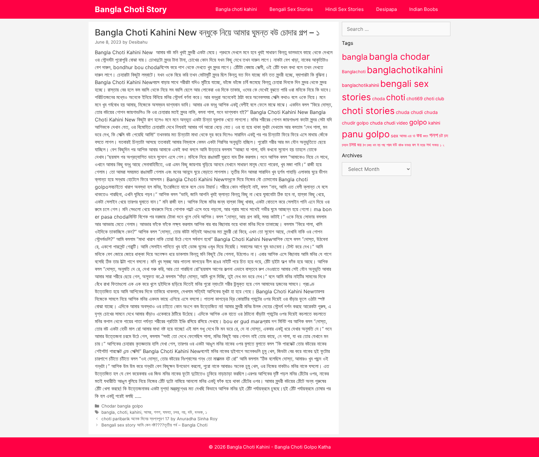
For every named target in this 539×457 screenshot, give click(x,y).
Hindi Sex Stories (344, 9)
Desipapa (386, 9)
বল (414, 144)
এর (409, 136)
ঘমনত (167, 412)
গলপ (157, 412)
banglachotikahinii (360, 85)
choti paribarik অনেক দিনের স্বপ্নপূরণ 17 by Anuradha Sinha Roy (159, 418)
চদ (446, 136)
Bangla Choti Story (131, 9)
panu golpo (366, 134)
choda (378, 98)
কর (419, 135)
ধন (374, 145)
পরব (388, 144)
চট (441, 136)
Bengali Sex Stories (291, 9)
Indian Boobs (423, 9)
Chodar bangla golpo (122, 405)
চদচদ (345, 145)
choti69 (414, 98)
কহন (425, 136)
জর (359, 144)
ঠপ (364, 145)
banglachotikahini (405, 69)
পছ (383, 145)
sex (394, 135)
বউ (190, 412)
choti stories (368, 110)
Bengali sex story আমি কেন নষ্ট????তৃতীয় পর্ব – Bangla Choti (154, 424)
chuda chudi (409, 112)
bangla (108, 412)
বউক (400, 145)
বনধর (408, 145)
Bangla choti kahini (236, 9)
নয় (183, 412)
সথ (428, 144)
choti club (434, 98)
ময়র (422, 145)
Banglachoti (354, 71)
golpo (418, 122)
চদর (176, 412)
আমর (147, 412)
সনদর (435, 145)
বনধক (199, 412)
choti (122, 412)
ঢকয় (369, 145)
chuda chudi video (389, 122)
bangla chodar (399, 56)
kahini (135, 412)
